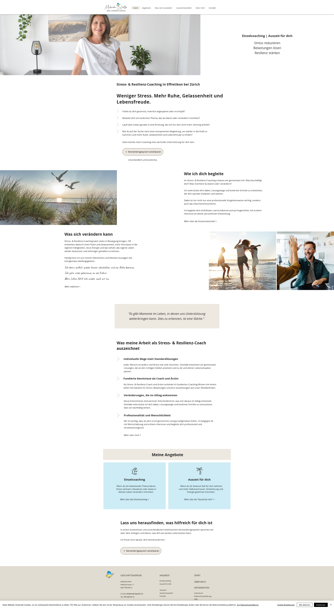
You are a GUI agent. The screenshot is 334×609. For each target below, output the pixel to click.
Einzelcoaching (253, 36)
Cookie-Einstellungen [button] (286, 605)
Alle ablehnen (304, 605)
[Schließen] (330, 605)
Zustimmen (321, 605)
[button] (146, 7)
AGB (195, 599)
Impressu (197, 593)
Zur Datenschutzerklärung (248, 605)
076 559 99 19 (129, 597)
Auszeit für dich (280, 36)
